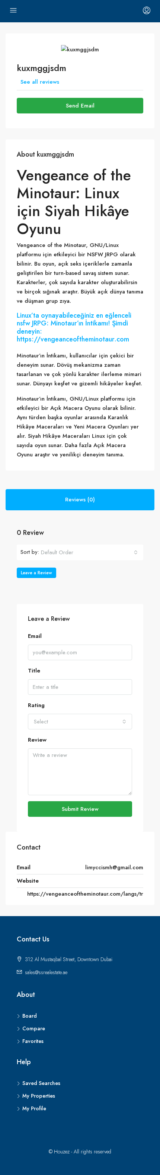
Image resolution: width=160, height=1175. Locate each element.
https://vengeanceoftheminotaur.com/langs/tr (85, 894)
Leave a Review (36, 572)
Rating (36, 705)
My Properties (38, 1095)
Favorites (33, 1041)
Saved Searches (41, 1083)
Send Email (80, 106)
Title (34, 671)
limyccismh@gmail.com (114, 867)
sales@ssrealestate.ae (46, 972)
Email (35, 636)
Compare (33, 1028)
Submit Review (80, 809)
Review (37, 740)
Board (29, 1016)
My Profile (34, 1108)
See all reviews (39, 82)
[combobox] (89, 552)
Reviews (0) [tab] (80, 499)
